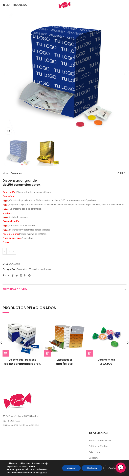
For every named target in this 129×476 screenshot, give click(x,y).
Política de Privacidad (100, 440)
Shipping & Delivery (15, 289)
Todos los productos (40, 269)
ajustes (43, 472)
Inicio (5, 173)
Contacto (94, 457)
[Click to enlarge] (8, 131)
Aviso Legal (94, 452)
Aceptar (71, 468)
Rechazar (92, 468)
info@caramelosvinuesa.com (24, 424)
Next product (124, 173)
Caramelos (16, 173)
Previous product (118, 173)
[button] (6, 353)
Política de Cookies (99, 446)
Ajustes (113, 468)
